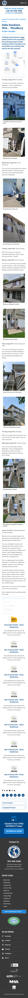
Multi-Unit (7, 880)
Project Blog (7, 896)
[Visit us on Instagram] (3, 953)
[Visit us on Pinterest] (3, 945)
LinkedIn (7, 940)
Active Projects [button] (8, 803)
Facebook (8, 936)
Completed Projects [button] (9, 808)
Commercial (7, 885)
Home (5, 906)
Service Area (7, 888)
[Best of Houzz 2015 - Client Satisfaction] (14, 413)
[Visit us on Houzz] (3, 958)
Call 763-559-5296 (14, 10)
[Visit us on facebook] (3, 936)
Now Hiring (7, 903)
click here (10, 13)
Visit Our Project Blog (13, 911)
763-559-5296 (14, 861)
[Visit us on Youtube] (3, 949)
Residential (7, 882)
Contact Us (7, 898)
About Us (6, 890)
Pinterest (8, 945)
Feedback (7, 901)
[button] (23, 3)
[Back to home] (4, 3)
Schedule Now (8, 893)
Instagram (8, 953)
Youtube (7, 949)
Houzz (7, 958)
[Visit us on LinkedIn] (3, 940)
